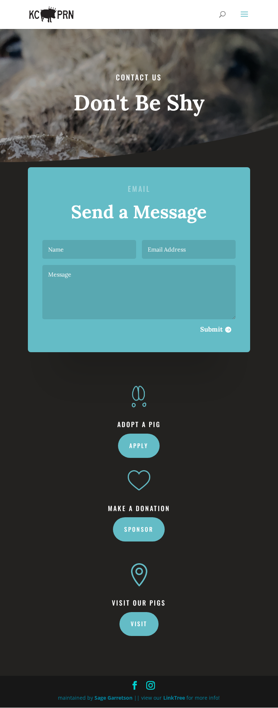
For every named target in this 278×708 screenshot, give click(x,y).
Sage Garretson (113, 697)
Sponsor (138, 529)
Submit (211, 329)
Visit (139, 623)
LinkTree (174, 697)
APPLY (138, 445)
